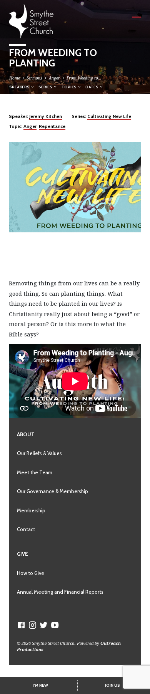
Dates (92, 86)
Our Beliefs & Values (39, 453)
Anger (54, 78)
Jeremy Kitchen (45, 116)
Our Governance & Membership (52, 491)
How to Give (30, 573)
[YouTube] (54, 625)
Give (22, 554)
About (26, 434)
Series (45, 86)
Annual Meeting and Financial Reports (60, 592)
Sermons (34, 78)
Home (14, 78)
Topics (69, 86)
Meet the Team (34, 472)
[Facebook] (21, 625)
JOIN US (112, 685)
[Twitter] (43, 625)
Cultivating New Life (109, 116)
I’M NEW (40, 685)
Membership (31, 510)
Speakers (19, 86)
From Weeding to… (84, 78)
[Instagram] (32, 625)
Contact (26, 529)
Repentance (52, 126)
